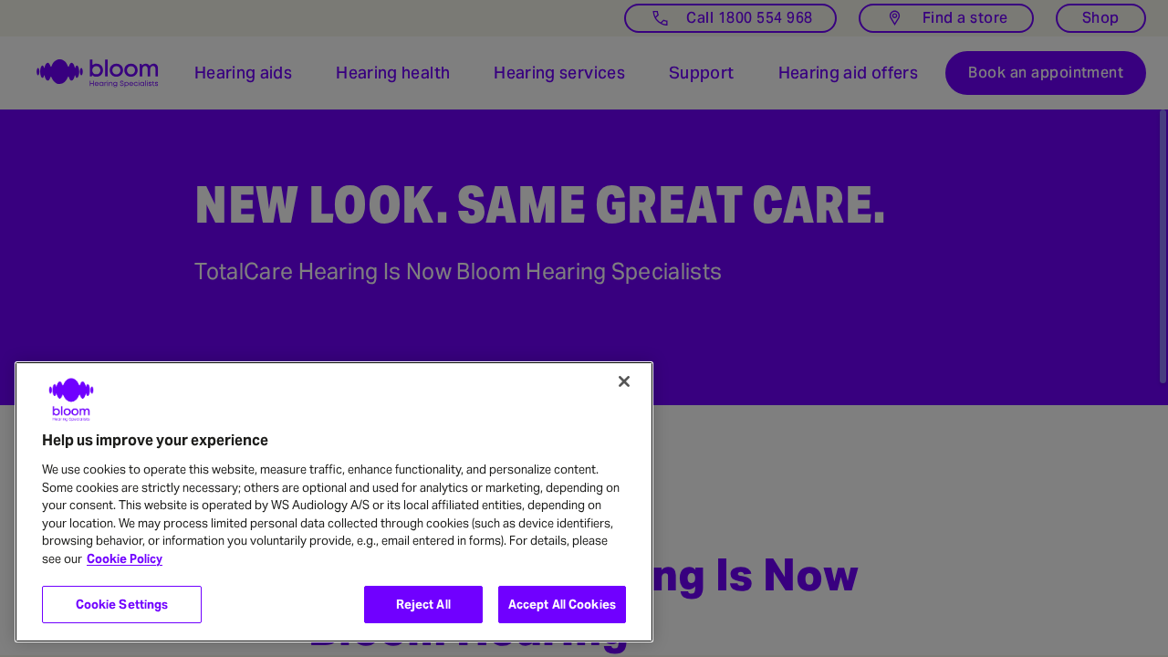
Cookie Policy (124, 559)
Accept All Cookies (562, 604)
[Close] (624, 381)
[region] (334, 501)
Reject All (423, 604)
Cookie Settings (122, 604)
